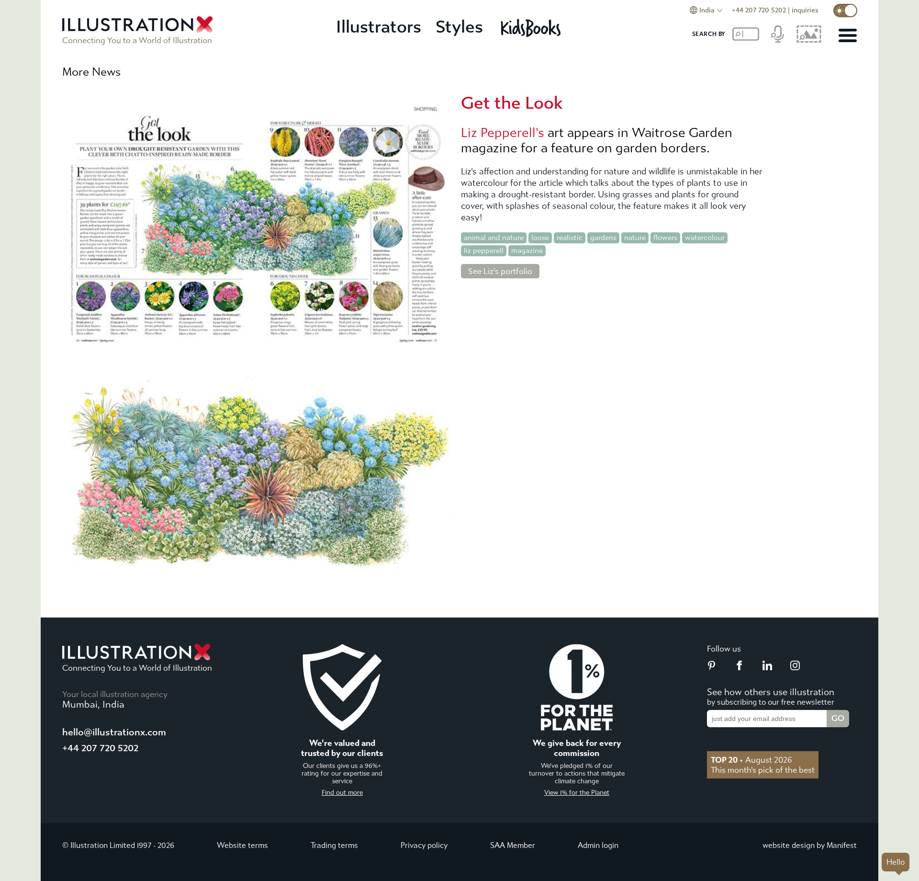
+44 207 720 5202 (759, 10)
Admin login (598, 845)
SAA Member (512, 845)
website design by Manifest (809, 845)
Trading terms (334, 845)
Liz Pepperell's (502, 132)
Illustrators (378, 27)
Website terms (242, 845)
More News (91, 72)
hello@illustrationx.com (114, 732)
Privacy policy (424, 845)
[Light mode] (845, 10)
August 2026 (751, 760)
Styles (459, 27)
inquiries (805, 10)
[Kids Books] (532, 27)
